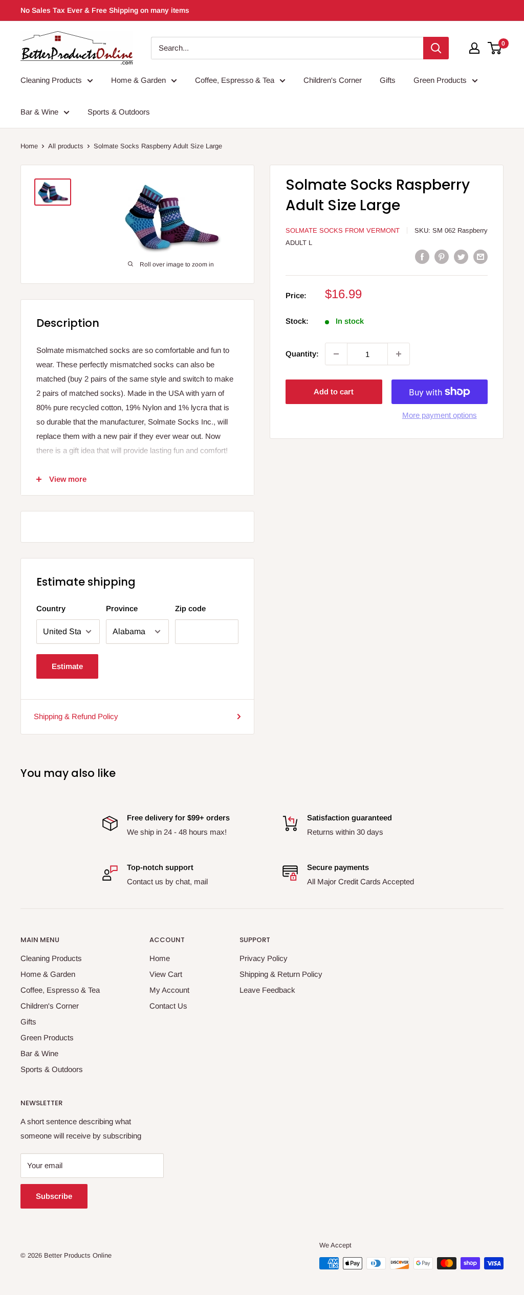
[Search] (436, 48)
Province (122, 608)
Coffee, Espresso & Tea (234, 80)
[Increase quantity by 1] (398, 354)
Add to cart (334, 391)
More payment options (439, 415)
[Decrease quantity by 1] (336, 354)
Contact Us (168, 1005)
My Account (169, 990)
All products (65, 146)
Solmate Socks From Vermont (343, 230)
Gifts (388, 80)
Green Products (440, 80)
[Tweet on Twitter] (461, 256)
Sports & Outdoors (119, 111)
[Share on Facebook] (422, 256)
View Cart (165, 974)
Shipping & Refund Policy (76, 716)
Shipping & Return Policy (280, 974)
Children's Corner (332, 80)
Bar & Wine (39, 111)
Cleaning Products (51, 80)
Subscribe (54, 1196)
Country (51, 608)
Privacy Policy (263, 958)
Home (29, 146)
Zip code (190, 608)
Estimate (67, 666)
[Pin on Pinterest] (441, 256)
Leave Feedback (267, 990)
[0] (495, 48)
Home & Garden (138, 80)
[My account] (474, 48)
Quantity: (302, 353)
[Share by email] (480, 256)
